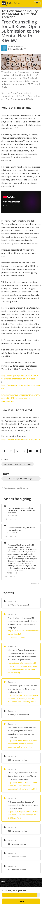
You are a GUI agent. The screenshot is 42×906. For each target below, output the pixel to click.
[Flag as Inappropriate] (11, 519)
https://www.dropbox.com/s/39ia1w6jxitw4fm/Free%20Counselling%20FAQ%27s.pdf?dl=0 (23, 814)
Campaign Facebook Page (21, 478)
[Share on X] (17, 451)
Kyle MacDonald (16, 49)
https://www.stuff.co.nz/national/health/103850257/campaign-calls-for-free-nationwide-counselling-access (23, 698)
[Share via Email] (11, 451)
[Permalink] (15, 519)
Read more (35, 584)
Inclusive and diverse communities (17, 464)
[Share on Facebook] (4, 451)
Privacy (4, 881)
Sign (21, 901)
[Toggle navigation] (37, 3)
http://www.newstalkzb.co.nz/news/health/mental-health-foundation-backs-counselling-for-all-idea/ (23, 743)
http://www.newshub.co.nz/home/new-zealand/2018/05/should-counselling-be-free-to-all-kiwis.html (22, 785)
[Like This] (6, 519)
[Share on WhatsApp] (24, 451)
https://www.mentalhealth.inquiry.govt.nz (20, 439)
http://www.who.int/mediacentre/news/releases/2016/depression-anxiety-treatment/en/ (20, 398)
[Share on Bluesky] (37, 451)
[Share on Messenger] (30, 451)
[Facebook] (11, 881)
